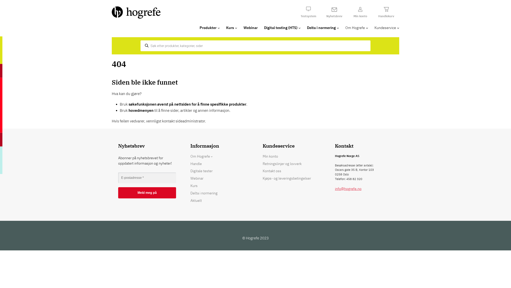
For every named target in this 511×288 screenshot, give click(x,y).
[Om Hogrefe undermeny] (367, 28)
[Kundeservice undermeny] (398, 28)
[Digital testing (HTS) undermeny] (299, 28)
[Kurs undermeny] (236, 28)
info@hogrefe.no (348, 188)
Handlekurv (386, 16)
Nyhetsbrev (334, 16)
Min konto (360, 16)
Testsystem (308, 16)
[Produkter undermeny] (219, 28)
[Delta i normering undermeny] (338, 28)
